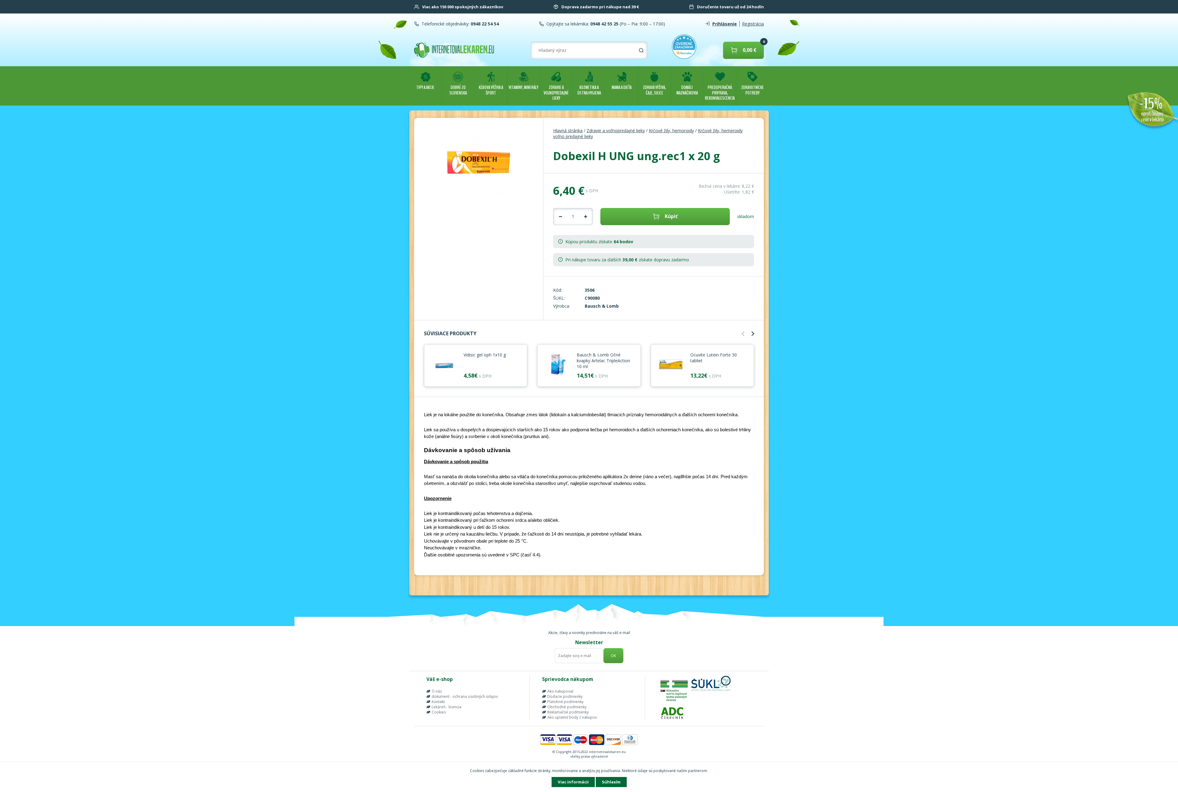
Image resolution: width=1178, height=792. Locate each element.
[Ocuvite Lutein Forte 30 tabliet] (670, 365)
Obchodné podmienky (567, 706)
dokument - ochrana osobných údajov (465, 696)
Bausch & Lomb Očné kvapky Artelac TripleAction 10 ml (603, 360)
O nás (437, 691)
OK (613, 655)
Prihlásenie (724, 24)
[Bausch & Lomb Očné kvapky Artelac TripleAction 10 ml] (557, 365)
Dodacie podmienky (565, 696)
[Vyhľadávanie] (641, 50)
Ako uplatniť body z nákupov (572, 717)
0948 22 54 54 (484, 24)
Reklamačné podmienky (568, 712)
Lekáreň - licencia (446, 706)
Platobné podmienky (565, 701)
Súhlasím (611, 782)
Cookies (439, 712)
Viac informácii (573, 782)
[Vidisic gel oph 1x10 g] (444, 365)
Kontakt (438, 701)
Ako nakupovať (560, 691)
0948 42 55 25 (603, 24)
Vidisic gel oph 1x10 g (485, 355)
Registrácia (753, 24)
